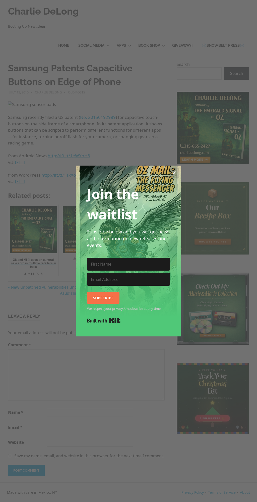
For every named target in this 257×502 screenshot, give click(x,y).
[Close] (174, 173)
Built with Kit (103, 320)
